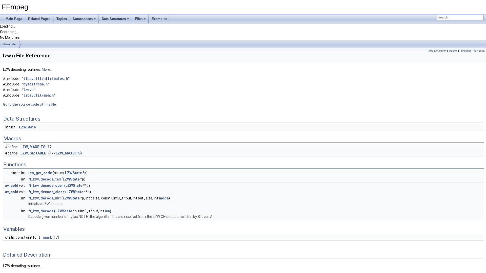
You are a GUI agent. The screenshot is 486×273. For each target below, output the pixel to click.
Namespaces (83, 19)
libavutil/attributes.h (45, 79)
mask (47, 237)
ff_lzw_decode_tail (44, 179)
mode (164, 198)
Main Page (14, 19)
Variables (479, 51)
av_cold (11, 186)
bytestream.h (35, 84)
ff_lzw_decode (40, 211)
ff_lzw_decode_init (44, 198)
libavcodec (10, 44)
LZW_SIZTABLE (33, 153)
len (107, 211)
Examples (159, 19)
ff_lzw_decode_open (46, 186)
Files (139, 19)
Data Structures (114, 19)
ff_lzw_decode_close (46, 192)
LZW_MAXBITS (33, 147)
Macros (453, 51)
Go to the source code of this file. (30, 104)
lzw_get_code (40, 173)
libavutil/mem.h (38, 95)
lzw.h (28, 90)
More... (47, 69)
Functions (465, 51)
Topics (61, 19)
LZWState (27, 127)
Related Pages (39, 19)
